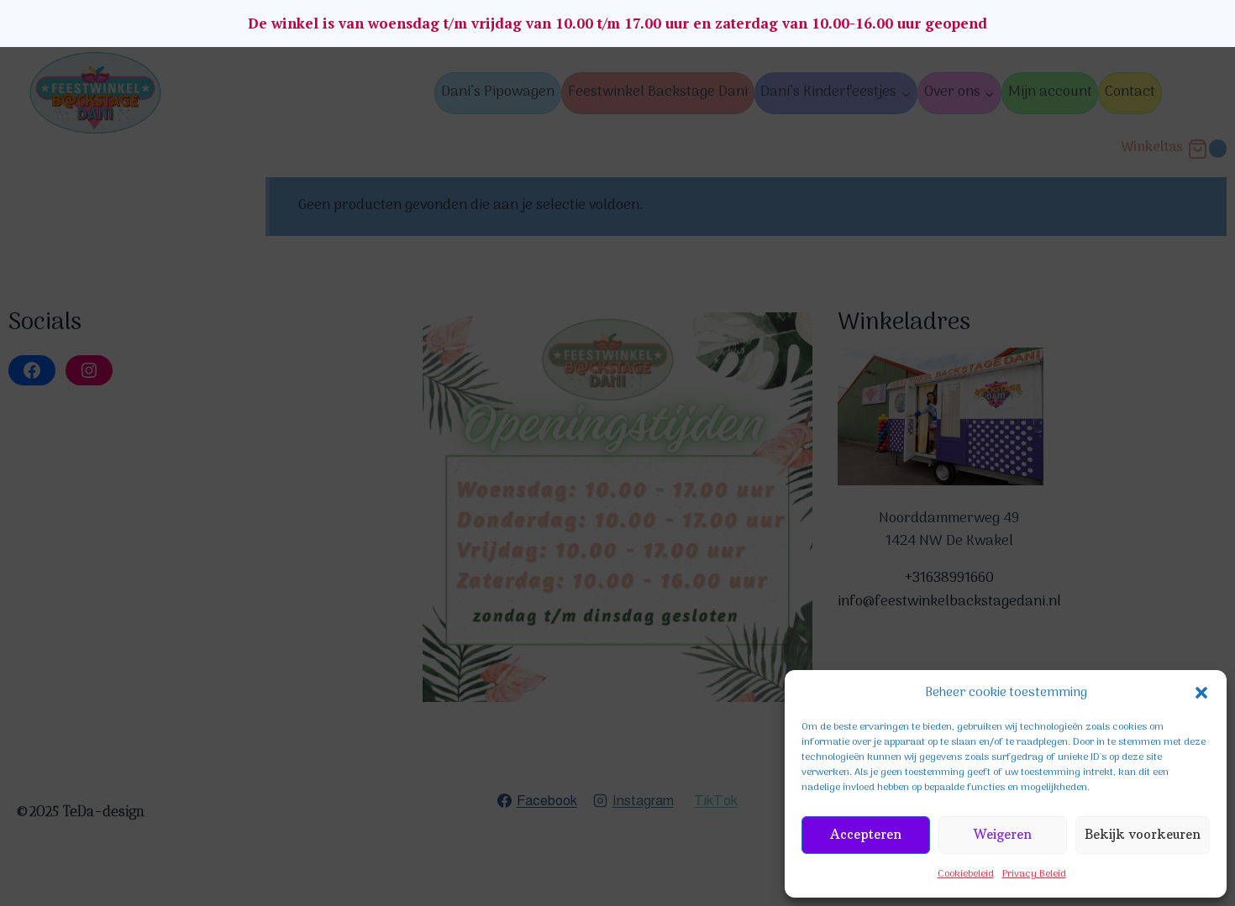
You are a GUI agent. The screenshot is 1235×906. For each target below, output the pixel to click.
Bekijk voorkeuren (1143, 834)
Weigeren (1003, 834)
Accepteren (865, 834)
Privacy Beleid (1034, 874)
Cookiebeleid (966, 874)
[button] (1201, 692)
